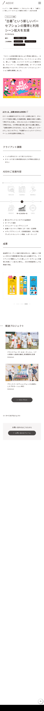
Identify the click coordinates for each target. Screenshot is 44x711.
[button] (14, 304)
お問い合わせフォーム (23, 433)
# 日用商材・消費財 (20, 38)
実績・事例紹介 (14, 8)
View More (23, 400)
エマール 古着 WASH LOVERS (14, 112)
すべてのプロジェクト (13, 416)
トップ (5, 8)
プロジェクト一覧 (26, 8)
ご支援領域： (9, 41)
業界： (7, 38)
